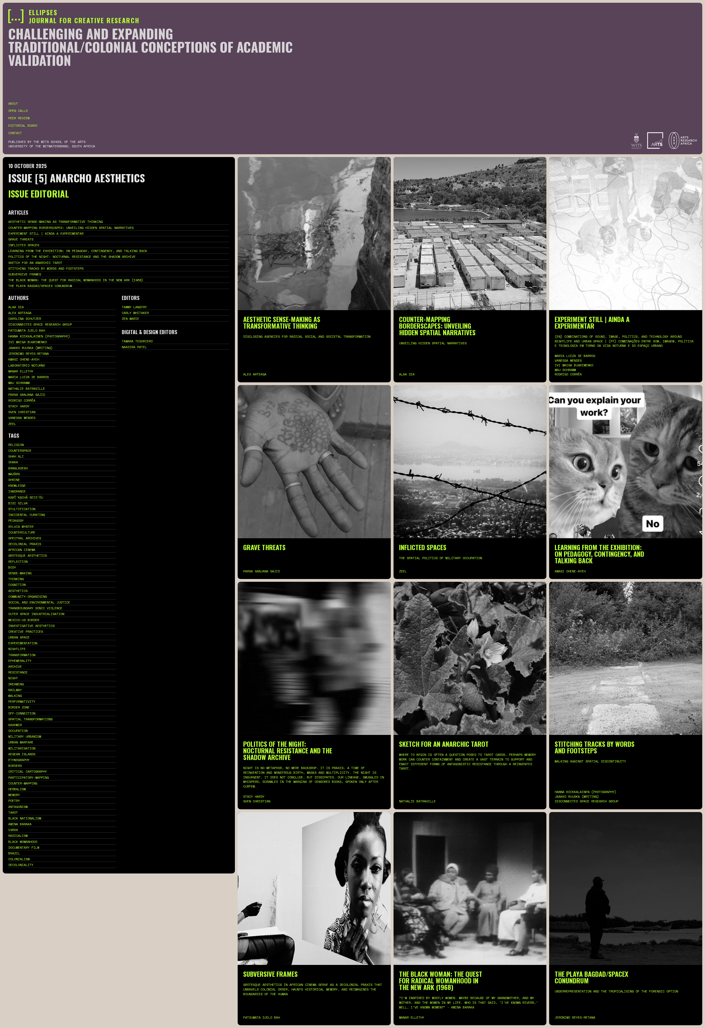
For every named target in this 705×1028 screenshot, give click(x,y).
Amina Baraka (19, 824)
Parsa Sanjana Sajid (26, 394)
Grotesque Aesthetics (27, 555)
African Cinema (21, 549)
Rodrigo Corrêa (21, 400)
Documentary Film (23, 847)
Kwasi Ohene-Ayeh (23, 359)
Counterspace (19, 450)
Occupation (18, 730)
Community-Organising (27, 596)
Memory (14, 794)
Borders (15, 765)
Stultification (21, 509)
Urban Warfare (20, 742)
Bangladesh (18, 468)
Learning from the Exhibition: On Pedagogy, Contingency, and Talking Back (77, 250)
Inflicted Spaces (23, 245)
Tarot (13, 812)
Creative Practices (25, 631)
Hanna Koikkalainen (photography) (39, 336)
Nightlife (17, 648)
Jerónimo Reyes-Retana (28, 353)
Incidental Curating (26, 514)
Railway (15, 690)
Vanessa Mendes (21, 417)
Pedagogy (16, 520)
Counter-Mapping (22, 783)
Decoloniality (20, 864)
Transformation (21, 655)
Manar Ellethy (20, 371)
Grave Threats (20, 239)
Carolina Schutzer (24, 318)
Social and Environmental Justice (39, 602)
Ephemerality (19, 660)
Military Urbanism (24, 736)
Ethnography (18, 760)
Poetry (14, 800)
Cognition (17, 584)
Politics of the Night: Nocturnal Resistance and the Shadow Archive (71, 256)
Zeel (12, 423)
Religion (16, 444)
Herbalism (17, 789)
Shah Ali (16, 456)
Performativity (21, 701)
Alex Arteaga (19, 312)
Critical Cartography (27, 771)
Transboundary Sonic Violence (35, 608)
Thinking (16, 579)
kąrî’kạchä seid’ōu (25, 497)
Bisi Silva (18, 503)
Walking (15, 695)
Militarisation (21, 748)
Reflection (18, 561)
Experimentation (22, 643)
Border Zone (18, 707)
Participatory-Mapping (28, 777)
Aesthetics (18, 590)
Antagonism (18, 806)
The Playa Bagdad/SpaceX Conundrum (40, 285)
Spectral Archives (24, 538)
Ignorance (17, 491)
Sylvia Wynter (20, 526)
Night (13, 678)
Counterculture (21, 532)
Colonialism (18, 859)
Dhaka (13, 462)
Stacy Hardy (18, 406)
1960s (13, 829)
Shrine (14, 479)
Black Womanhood (22, 841)
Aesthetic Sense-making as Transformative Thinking (55, 221)
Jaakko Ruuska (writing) (30, 347)
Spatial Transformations (30, 719)
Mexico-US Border (23, 620)
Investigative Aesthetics (31, 625)
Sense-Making (19, 573)
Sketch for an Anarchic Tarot (35, 262)
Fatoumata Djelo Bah (26, 330)
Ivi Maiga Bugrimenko (27, 342)
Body (12, 567)
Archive (15, 666)
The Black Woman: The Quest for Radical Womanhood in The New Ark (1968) (75, 280)
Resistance (18, 672)
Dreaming (16, 684)
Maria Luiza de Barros (28, 377)
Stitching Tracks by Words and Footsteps (45, 268)
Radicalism (18, 835)
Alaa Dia (16, 307)
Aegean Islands (21, 754)
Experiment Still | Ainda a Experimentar (45, 233)
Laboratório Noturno (26, 365)
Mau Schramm (18, 382)
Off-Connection (21, 713)
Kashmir (15, 725)
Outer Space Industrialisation (36, 614)
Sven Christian (21, 412)
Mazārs (14, 474)
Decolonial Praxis (24, 544)
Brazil (14, 853)
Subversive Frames (24, 274)
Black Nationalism (24, 818)
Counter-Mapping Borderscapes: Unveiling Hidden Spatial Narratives (71, 227)
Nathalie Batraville (26, 388)
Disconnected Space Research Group (40, 324)
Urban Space (18, 637)
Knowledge (17, 485)
